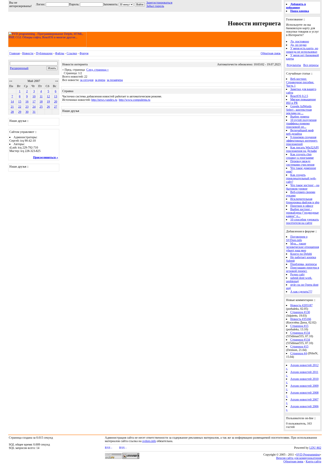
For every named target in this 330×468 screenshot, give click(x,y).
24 (34, 106)
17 (34, 101)
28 (12, 111)
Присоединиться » (45, 157)
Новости (27, 53)
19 (48, 101)
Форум (83, 53)
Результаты (294, 65)
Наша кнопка (299, 11)
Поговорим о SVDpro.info (296, 238)
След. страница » (97, 69)
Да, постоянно (299, 41)
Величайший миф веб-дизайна (300, 132)
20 (55, 101)
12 (48, 96)
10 (34, 96)
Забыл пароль (155, 6)
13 (55, 96)
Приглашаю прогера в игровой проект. (302, 269)
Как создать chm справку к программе (300, 156)
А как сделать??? (301, 291)
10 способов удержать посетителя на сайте (302, 221)
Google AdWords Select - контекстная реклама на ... (299, 110)
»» (56, 81)
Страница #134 (300, 332)
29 (19, 111)
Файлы (59, 53)
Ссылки (72, 53)
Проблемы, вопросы (303, 264)
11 (41, 96)
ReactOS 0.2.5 (299, 96)
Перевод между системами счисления (300, 163)
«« (10, 81)
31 (34, 111)
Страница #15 (299, 326)
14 (12, 101)
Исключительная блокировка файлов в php (302, 200)
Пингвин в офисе (301, 205)
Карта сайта (313, 461)
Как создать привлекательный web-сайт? (301, 178)
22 (19, 106)
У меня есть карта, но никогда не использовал (302, 50)
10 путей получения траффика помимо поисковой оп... (301, 123)
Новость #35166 (300, 319)
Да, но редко (298, 45)
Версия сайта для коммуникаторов (298, 458)
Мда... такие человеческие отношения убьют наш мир (302, 247)
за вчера (100, 80)
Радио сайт (297, 274)
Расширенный (19, 68)
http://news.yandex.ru (104, 99)
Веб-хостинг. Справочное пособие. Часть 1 (300, 82)
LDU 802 (315, 447)
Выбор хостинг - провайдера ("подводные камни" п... (302, 213)
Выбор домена (299, 116)
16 (26, 101)
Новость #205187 (301, 305)
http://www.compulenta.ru (134, 99)
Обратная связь (271, 53)
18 (41, 101)
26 (48, 106)
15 (19, 101)
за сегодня (86, 80)
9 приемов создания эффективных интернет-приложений (302, 141)
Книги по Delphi (301, 253)
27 (55, 106)
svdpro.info (149, 441)
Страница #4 (298, 353)
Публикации (44, 53)
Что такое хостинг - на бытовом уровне (302, 187)
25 (41, 106)
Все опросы (311, 65)
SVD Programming (308, 454)
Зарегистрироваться (159, 2)
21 (12, 106)
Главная (14, 53)
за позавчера (115, 80)
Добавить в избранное (296, 5)
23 (26, 106)
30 (26, 111)
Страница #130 (300, 312)
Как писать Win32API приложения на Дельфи (302, 149)
